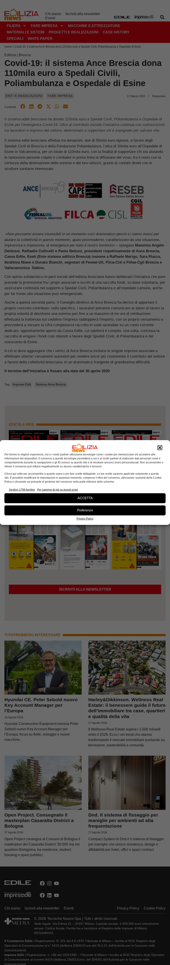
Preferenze (85, 510)
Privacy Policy (85, 518)
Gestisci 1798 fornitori (22, 489)
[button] (160, 448)
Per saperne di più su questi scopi (57, 489)
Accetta (85, 498)
